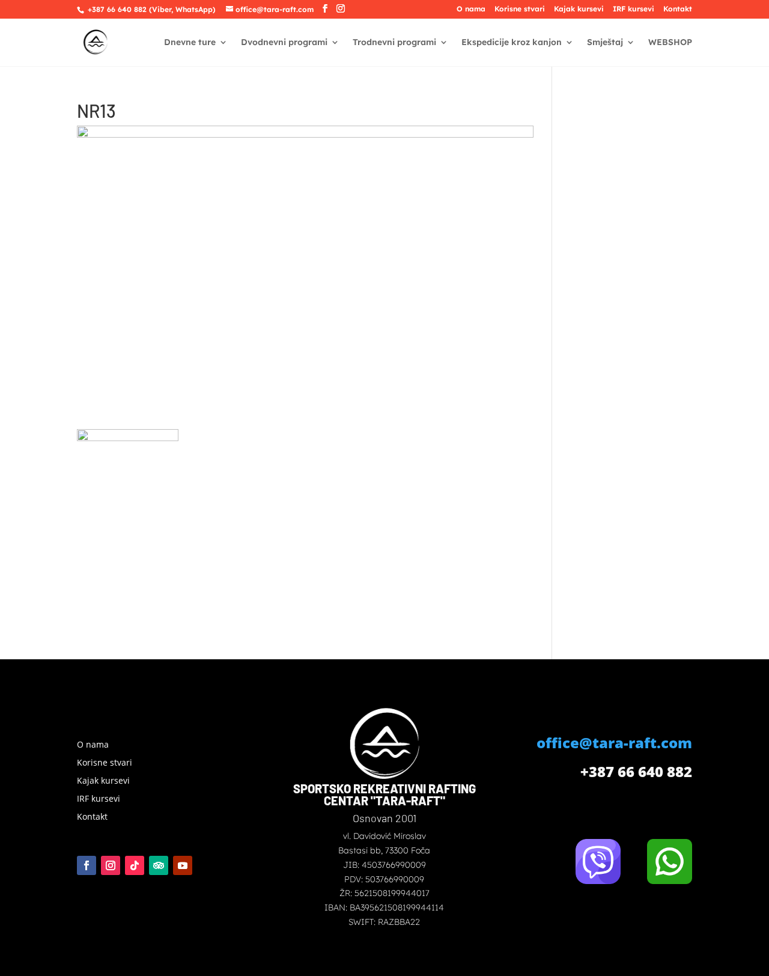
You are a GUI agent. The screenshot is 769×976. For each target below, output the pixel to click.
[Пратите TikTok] (134, 865)
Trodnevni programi (394, 42)
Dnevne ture (190, 42)
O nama (471, 9)
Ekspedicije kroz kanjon (511, 42)
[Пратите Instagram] (110, 865)
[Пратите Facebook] (86, 865)
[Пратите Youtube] (182, 865)
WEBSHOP (670, 42)
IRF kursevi (633, 9)
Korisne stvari (519, 9)
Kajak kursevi (579, 9)
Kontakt (677, 9)
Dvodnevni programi (284, 42)
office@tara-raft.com (614, 742)
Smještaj (605, 42)
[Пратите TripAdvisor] (158, 865)
